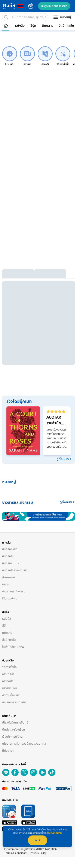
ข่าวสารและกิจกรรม (13, 591)
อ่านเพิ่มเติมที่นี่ (54, 833)
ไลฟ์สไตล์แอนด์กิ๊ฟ (13, 647)
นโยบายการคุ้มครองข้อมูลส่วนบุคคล (24, 743)
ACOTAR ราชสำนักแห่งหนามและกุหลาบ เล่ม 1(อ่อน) (55, 420)
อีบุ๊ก (33, 25)
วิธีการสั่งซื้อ (9, 667)
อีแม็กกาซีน (66, 25)
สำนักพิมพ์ (8, 577)
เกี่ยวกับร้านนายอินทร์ (15, 722)
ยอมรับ (37, 840)
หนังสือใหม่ (8, 556)
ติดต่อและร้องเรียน (13, 729)
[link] (9, 56)
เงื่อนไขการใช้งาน (12, 736)
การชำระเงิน (9, 674)
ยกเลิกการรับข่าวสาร (14, 702)
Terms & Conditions (16, 853)
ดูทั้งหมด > (64, 459)
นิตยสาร (47, 25)
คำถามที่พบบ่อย (11, 695)
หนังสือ (20, 25)
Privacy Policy (38, 853)
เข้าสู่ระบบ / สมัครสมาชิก (54, 6)
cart (30, 6)
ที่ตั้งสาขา (8, 750)
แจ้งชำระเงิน (9, 688)
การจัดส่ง (7, 681)
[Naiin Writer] (38, 516)
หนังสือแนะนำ (10, 563)
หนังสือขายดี (10, 549)
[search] (6, 17)
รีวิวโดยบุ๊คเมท (10, 598)
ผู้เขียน (6, 584)
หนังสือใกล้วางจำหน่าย (15, 570)
